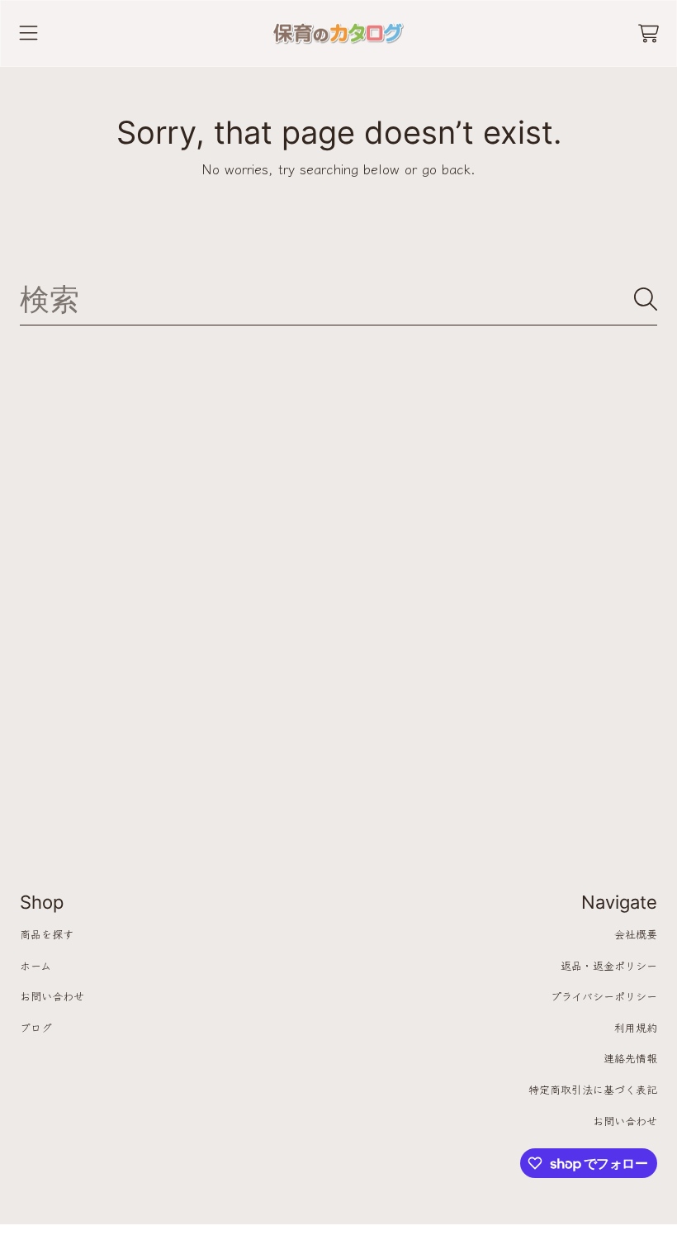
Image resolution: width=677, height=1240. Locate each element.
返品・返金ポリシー (609, 965)
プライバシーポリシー (604, 996)
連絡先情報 (630, 1058)
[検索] (645, 299)
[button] (29, 34)
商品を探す (46, 934)
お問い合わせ (52, 996)
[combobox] (338, 299)
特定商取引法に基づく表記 (592, 1089)
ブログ (36, 1027)
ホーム (35, 965)
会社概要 (635, 934)
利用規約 (635, 1027)
